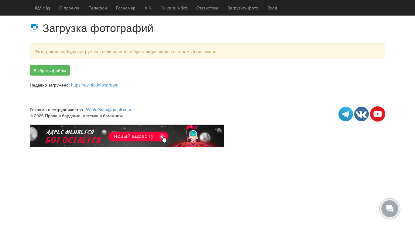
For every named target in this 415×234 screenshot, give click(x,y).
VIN (148, 8)
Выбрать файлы (50, 70)
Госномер (125, 8)
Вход (272, 8)
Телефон (98, 8)
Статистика (207, 8)
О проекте (69, 8)
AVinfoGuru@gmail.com (108, 109)
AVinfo (42, 8)
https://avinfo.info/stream (94, 85)
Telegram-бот (174, 8)
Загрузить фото (243, 8)
